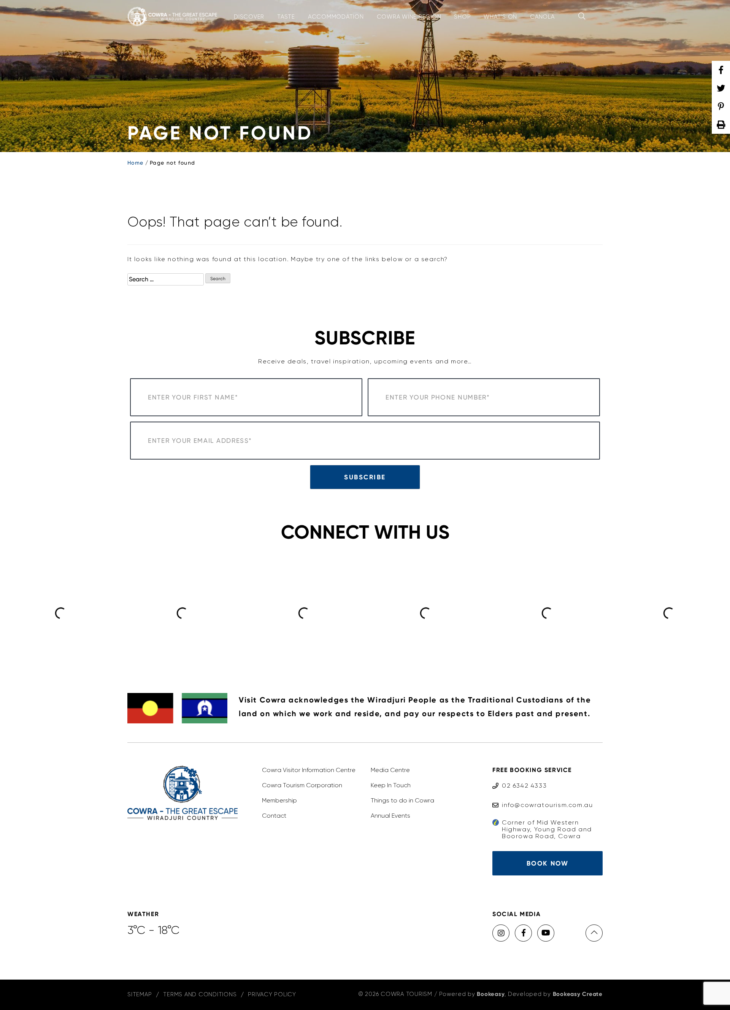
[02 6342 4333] (519, 778)
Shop (462, 16)
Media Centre (390, 770)
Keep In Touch (391, 785)
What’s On (500, 16)
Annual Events (390, 815)
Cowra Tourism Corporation (302, 785)
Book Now (547, 863)
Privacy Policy (272, 994)
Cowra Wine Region (409, 16)
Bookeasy (491, 994)
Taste (286, 16)
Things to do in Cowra (402, 800)
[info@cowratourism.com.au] (542, 797)
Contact (274, 815)
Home (135, 163)
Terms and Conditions (199, 994)
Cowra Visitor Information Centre (308, 770)
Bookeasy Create (578, 994)
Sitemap (139, 994)
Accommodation (336, 16)
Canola (542, 16)
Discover (249, 16)
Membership (279, 800)
